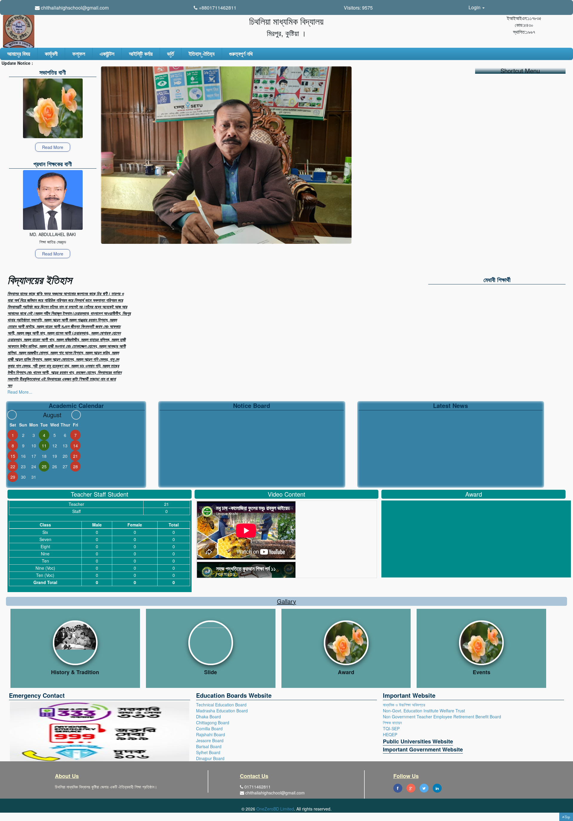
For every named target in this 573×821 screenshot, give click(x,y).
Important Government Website (423, 749)
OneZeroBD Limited (275, 809)
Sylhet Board (208, 752)
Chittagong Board (212, 723)
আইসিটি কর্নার (141, 55)
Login (475, 7)
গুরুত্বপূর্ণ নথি (241, 54)
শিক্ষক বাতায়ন (392, 723)
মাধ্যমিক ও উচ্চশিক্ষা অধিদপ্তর (404, 705)
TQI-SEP (391, 728)
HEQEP (390, 734)
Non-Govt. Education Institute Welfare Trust (424, 711)
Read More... (19, 392)
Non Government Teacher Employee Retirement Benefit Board (442, 717)
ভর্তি (170, 55)
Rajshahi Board (210, 734)
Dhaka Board (208, 717)
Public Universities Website (418, 741)
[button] (566, 817)
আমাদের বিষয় (18, 55)
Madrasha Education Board (222, 711)
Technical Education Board (221, 705)
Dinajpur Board (210, 758)
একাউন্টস (107, 55)
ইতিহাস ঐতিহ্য (202, 55)
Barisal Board (208, 746)
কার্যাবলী (51, 55)
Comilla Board (209, 728)
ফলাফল (78, 55)
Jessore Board (210, 740)
